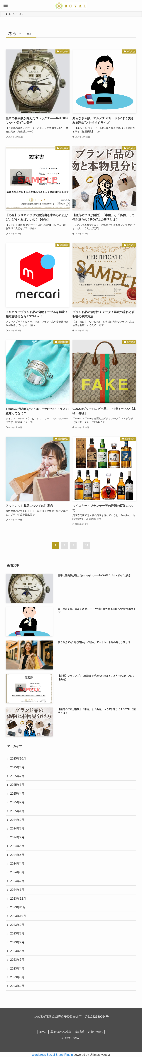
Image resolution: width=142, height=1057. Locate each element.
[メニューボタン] (5, 5)
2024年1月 (17, 889)
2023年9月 (17, 924)
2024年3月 (17, 872)
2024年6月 (17, 846)
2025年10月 (18, 758)
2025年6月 (17, 784)
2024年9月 (17, 819)
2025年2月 (17, 802)
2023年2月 (17, 985)
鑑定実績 (79, 1031)
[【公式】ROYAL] (71, 5)
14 (86, 545)
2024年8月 (17, 828)
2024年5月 (17, 854)
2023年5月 (17, 959)
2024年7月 (17, 837)
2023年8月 (17, 933)
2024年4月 (17, 863)
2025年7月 (17, 776)
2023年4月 (17, 968)
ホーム (43, 1031)
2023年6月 (17, 951)
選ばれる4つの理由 (60, 1031)
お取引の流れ (95, 1031)
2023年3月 (17, 977)
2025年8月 (17, 767)
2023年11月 (18, 907)
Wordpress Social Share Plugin (53, 1054)
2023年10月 (18, 915)
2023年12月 (18, 898)
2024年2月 (17, 881)
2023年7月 (17, 942)
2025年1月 (17, 811)
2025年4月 (17, 793)
